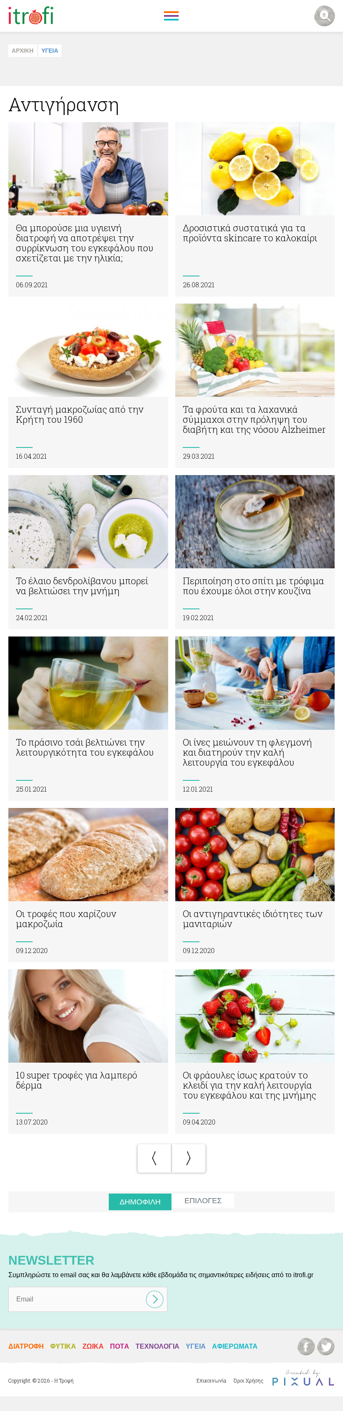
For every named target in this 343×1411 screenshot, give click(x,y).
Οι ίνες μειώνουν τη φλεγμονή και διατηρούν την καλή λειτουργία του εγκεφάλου (255, 718)
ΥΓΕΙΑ (49, 50)
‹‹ (154, 1158)
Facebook (306, 1346)
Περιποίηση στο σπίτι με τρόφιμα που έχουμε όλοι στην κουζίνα (255, 552)
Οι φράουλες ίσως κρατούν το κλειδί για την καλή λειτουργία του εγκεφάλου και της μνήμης (255, 1051)
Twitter (326, 1346)
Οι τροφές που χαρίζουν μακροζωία (88, 885)
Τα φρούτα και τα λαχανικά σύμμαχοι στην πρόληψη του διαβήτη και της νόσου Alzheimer (255, 386)
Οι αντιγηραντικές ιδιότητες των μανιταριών (255, 885)
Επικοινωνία (211, 1380)
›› (188, 1158)
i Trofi (31, 16)
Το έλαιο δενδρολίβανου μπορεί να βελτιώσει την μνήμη (88, 552)
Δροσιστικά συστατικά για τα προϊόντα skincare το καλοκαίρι (255, 209)
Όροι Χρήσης (249, 1380)
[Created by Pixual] (303, 1378)
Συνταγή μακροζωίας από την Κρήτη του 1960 (88, 386)
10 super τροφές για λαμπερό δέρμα (88, 1051)
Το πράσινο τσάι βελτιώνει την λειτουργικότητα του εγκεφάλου (88, 718)
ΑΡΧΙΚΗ (22, 50)
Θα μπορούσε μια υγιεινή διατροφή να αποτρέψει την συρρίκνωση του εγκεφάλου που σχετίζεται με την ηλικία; (88, 209)
